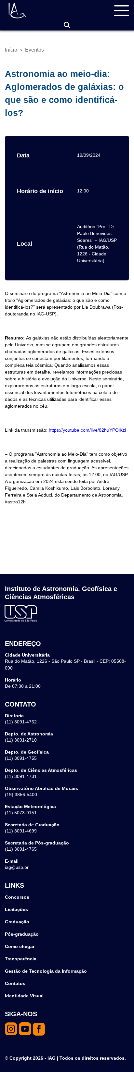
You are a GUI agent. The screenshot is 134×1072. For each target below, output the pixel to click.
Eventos (34, 50)
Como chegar (19, 946)
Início (11, 50)
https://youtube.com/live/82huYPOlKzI (87, 430)
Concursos (17, 897)
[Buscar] (67, 25)
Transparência (20, 958)
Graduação (17, 921)
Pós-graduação (22, 934)
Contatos (15, 983)
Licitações (16, 909)
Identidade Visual (24, 995)
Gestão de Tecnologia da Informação (46, 971)
